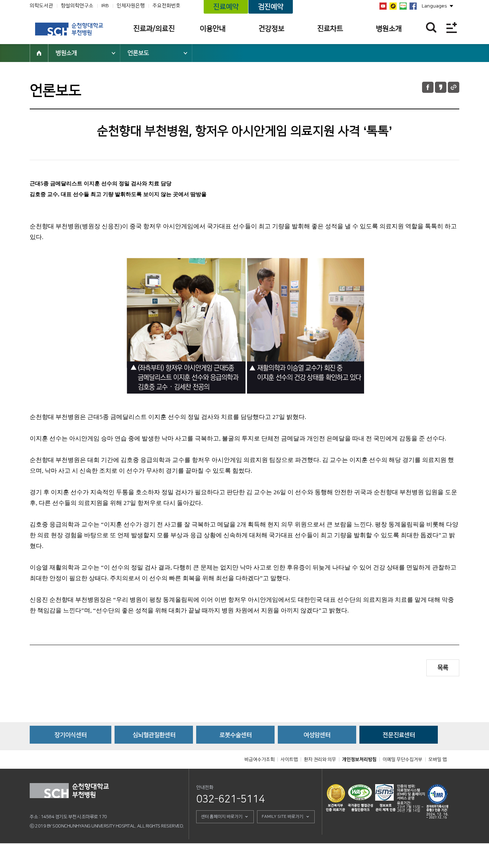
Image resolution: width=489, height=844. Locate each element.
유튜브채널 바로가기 (383, 6)
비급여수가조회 (260, 759)
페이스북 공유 (428, 87)
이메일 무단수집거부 (402, 759)
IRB (105, 6)
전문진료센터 (399, 735)
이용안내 (213, 29)
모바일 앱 (438, 759)
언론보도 (138, 53)
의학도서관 (41, 6)
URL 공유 (453, 87)
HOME (39, 53)
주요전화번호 (166, 6)
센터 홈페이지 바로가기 (221, 816)
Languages (434, 6)
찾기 (431, 27)
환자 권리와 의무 (320, 759)
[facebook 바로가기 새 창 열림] (413, 6)
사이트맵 (289, 759)
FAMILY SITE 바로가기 (282, 816)
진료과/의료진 (154, 29)
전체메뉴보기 (451, 27)
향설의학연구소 (77, 6)
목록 (442, 667)
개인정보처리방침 (359, 759)
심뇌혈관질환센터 (153, 735)
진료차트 (330, 29)
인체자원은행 (131, 6)
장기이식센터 (70, 735)
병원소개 (389, 29)
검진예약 (271, 7)
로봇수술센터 (235, 735)
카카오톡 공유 (440, 87)
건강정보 (271, 29)
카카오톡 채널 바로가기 (393, 6)
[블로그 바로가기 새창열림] (403, 6)
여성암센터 (317, 735)
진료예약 (226, 7)
